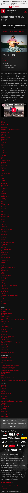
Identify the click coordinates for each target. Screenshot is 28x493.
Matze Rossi (4, 234)
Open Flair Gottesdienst (7, 405)
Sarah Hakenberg (5, 344)
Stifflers (3, 287)
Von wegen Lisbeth (5, 300)
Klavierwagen (4, 396)
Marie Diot (3, 329)
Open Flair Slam (5, 339)
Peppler (3, 255)
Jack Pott (3, 203)
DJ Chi (2, 159)
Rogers (2, 269)
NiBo (2, 246)
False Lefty (3, 172)
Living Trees (4, 398)
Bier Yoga (3, 385)
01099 (2, 121)
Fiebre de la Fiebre (5, 173)
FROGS (3, 180)
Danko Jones (4, 152)
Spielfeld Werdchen (6, 373)
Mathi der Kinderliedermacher (8, 367)
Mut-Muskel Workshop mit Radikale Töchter (11, 401)
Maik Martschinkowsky (6, 328)
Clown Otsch (4, 359)
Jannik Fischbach (5, 205)
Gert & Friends (4, 185)
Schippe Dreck (4, 277)
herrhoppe (3, 193)
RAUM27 (3, 265)
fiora (2, 175)
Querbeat (3, 259)
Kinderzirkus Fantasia (6, 364)
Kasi (2, 211)
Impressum (4, 486)
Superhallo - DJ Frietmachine (8, 377)
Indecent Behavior (5, 196)
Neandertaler (4, 403)
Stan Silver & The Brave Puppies (9, 285)
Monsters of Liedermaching (7, 241)
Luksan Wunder (5, 326)
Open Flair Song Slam (6, 341)
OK (10, 6)
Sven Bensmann (5, 349)
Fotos (22, 31)
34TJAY (3, 122)
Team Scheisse (4, 288)
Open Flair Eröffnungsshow (7, 338)
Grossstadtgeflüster (5, 188)
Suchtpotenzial (4, 347)
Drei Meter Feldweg (5, 160)
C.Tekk (2, 150)
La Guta (3, 221)
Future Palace (4, 183)
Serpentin (3, 280)
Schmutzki (3, 278)
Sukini (2, 375)
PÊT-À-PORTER (5, 406)
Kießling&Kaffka (5, 323)
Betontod (3, 136)
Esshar (2, 170)
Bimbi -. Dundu (4, 386)
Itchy (2, 201)
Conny (2, 147)
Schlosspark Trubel (5, 372)
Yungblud (3, 303)
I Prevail (3, 198)
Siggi (2, 282)
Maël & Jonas (4, 228)
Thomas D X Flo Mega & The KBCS (9, 295)
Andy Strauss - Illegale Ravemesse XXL (10, 129)
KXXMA (3, 219)
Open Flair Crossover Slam (7, 336)
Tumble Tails (4, 414)
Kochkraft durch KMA (6, 216)
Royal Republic (4, 270)
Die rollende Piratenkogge (7, 360)
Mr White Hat (4, 244)
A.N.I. (2, 131)
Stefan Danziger (5, 346)
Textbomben (4, 351)
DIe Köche (3, 388)
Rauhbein (3, 264)
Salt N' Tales (4, 273)
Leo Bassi (3, 324)
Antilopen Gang (5, 132)
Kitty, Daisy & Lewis (5, 214)
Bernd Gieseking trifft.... (6, 314)
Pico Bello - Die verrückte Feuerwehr (10, 370)
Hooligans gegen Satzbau (7, 318)
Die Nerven (4, 155)
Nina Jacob (3, 247)
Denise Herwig (4, 154)
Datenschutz (12, 486)
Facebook (5, 60)
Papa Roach (4, 250)
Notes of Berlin (4, 334)
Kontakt (19, 486)
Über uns (4, 488)
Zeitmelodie (4, 305)
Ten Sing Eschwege (5, 378)
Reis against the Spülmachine (8, 267)
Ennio (2, 167)
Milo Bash (3, 239)
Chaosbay (3, 142)
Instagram (6, 58)
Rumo (2, 272)
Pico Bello (3, 408)
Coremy (3, 149)
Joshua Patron (4, 206)
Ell (1, 163)
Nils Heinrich (4, 333)
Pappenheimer (4, 252)
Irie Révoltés (4, 200)
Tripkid (2, 298)
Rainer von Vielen (5, 260)
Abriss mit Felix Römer (6, 310)
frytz (2, 182)
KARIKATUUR (4, 395)
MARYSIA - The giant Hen (7, 400)
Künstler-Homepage (9, 57)
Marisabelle (4, 232)
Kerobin (3, 213)
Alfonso (3, 126)
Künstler (5, 31)
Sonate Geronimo (5, 409)
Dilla (2, 157)
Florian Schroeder (5, 316)
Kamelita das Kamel (6, 393)
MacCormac (4, 226)
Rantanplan (4, 262)
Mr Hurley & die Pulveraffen (7, 242)
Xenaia (2, 301)
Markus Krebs (4, 331)
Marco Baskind (4, 231)
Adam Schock (4, 124)
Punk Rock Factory (5, 257)
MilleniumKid (4, 237)
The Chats (3, 293)
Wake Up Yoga (4, 416)
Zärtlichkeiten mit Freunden (7, 352)
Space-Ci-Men (4, 411)
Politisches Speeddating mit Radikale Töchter (12, 342)
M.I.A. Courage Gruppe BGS (7, 369)
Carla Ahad (3, 140)
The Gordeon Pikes (5, 413)
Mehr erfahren (15, 6)
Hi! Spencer (4, 195)
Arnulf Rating (4, 311)
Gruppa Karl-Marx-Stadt (7, 190)
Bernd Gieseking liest (6, 357)
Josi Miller (3, 208)
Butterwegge (4, 139)
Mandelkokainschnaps (6, 229)
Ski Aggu (3, 283)
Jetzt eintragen (14, 426)
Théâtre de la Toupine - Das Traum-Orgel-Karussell (13, 380)
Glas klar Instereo (5, 186)
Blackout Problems (5, 137)
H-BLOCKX (4, 191)
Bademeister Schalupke (6, 313)
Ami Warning (4, 127)
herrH (2, 362)
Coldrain (3, 145)
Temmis (3, 290)
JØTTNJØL (3, 391)
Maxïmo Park (4, 236)
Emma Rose (4, 165)
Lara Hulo (3, 223)
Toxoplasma (4, 296)
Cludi (2, 144)
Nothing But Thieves (6, 249)
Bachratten (3, 134)
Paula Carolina (4, 254)
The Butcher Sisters (5, 292)
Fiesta (2, 390)
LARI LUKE (3, 224)
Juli (1, 209)
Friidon (2, 178)
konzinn (3, 218)
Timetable (14, 31)
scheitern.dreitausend (6, 275)
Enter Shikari (4, 168)
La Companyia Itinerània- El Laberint (10, 365)
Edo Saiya (3, 162)
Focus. (2, 177)
